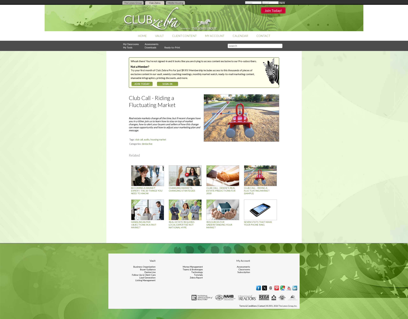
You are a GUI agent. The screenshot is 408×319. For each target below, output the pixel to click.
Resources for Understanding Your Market (219, 225)
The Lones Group (133, 3)
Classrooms (244, 269)
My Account (214, 35)
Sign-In (167, 84)
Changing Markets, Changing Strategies (182, 189)
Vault (159, 35)
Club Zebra (154, 3)
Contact (263, 35)
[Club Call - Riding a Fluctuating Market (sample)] (260, 185)
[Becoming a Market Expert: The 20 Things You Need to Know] (147, 185)
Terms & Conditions (248, 306)
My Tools (127, 47)
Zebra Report (196, 277)
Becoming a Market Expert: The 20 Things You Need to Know (146, 191)
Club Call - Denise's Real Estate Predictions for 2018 (220, 191)
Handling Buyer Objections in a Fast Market (143, 225)
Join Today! (273, 10)
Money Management (193, 266)
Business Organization (144, 266)
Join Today (142, 84)
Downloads (150, 47)
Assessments (151, 44)
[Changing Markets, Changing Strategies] (185, 185)
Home (142, 35)
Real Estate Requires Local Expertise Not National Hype (181, 225)
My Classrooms (131, 44)
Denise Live (147, 143)
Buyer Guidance (148, 269)
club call (139, 139)
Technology (197, 272)
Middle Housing (175, 3)
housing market (158, 139)
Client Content (184, 35)
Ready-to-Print (172, 47)
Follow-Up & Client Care (144, 274)
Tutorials (198, 274)
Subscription (243, 272)
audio (146, 139)
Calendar (240, 35)
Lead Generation (147, 277)
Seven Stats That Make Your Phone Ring (258, 223)
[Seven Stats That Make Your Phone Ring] (260, 219)
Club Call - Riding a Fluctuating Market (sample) (257, 191)
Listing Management (145, 280)
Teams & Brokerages (193, 269)
